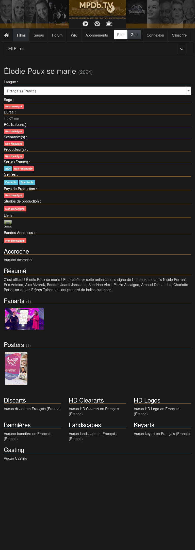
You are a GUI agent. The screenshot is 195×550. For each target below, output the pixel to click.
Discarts (15, 399)
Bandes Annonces (18, 232)
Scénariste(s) (14, 136)
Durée (9, 111)
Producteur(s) (15, 149)
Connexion (155, 35)
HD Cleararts (86, 399)
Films (21, 35)
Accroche (16, 250)
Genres (10, 174)
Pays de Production (19, 188)
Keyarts (144, 424)
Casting (14, 449)
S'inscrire (179, 35)
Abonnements (97, 35)
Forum (57, 35)
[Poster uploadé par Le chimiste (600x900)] (16, 368)
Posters (14, 344)
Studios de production (21, 201)
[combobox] (121, 34)
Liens (8, 215)
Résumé (15, 270)
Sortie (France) (16, 161)
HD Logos (147, 399)
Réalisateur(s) (15, 124)
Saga (8, 99)
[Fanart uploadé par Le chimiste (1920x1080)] (24, 319)
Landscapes (85, 424)
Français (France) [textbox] (21, 90)
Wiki (74, 35)
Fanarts (14, 300)
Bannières (17, 424)
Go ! (134, 34)
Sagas (39, 35)
